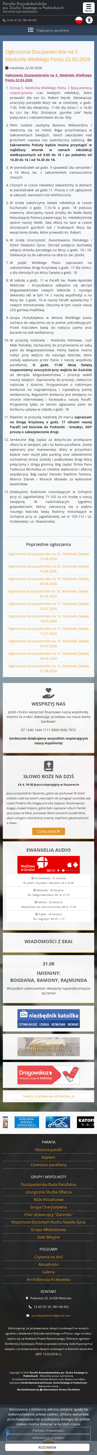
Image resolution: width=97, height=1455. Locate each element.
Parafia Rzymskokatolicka (33, 7)
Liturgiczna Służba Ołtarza (48, 1192)
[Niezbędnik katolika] (48, 1018)
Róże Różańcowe (49, 1199)
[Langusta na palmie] (48, 1122)
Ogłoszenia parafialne (52, 30)
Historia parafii (48, 1149)
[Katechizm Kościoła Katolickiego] (16, 1122)
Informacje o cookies (48, 1437)
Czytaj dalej (47, 831)
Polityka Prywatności (49, 1430)
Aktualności (48, 1264)
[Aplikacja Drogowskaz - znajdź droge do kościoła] (48, 1074)
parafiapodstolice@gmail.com (51, 1316)
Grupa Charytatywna (48, 1207)
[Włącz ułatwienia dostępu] (91, 20)
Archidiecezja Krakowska (48, 1279)
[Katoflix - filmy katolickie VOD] (79, 1122)
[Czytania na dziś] (48, 1046)
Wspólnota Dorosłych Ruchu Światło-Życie (48, 1222)
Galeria (48, 1272)
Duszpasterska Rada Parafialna (48, 1184)
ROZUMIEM (47, 1447)
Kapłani (48, 1157)
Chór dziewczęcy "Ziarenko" (48, 1214)
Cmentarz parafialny (49, 1164)
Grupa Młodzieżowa (48, 1229)
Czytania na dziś (48, 1256)
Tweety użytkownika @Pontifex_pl (48, 1096)
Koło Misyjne (48, 1237)
